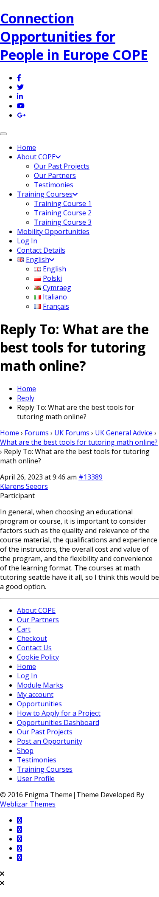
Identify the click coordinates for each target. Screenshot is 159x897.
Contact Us (34, 647)
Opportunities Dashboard (58, 722)
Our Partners (55, 175)
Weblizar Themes (28, 804)
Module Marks (40, 685)
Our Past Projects (61, 166)
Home (26, 147)
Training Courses (45, 194)
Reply (25, 398)
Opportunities (39, 703)
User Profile (36, 778)
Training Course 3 (63, 222)
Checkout (32, 638)
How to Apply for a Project (58, 713)
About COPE (36, 156)
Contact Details (41, 250)
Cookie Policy (38, 657)
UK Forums (71, 432)
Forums (37, 432)
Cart (24, 629)
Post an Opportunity (49, 741)
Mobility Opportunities (53, 231)
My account (35, 694)
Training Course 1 (63, 203)
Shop (25, 750)
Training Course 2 (63, 212)
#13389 (90, 477)
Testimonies (53, 184)
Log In (27, 240)
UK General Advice (124, 432)
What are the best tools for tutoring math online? (79, 442)
